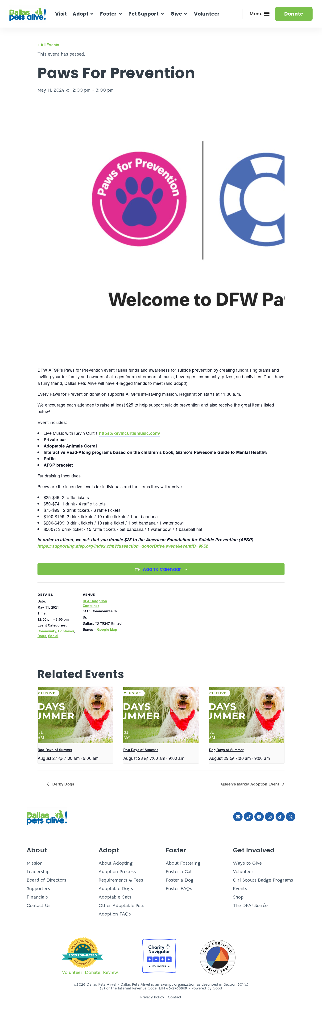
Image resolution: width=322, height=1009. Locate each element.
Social (53, 635)
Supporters (38, 888)
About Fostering (183, 863)
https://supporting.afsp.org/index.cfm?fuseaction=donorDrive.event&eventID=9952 (122, 546)
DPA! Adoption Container (95, 603)
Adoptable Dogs (116, 888)
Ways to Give (247, 863)
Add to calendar (162, 569)
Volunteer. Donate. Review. (90, 972)
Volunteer (243, 872)
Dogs (41, 635)
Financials (37, 897)
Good (217, 988)
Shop (238, 897)
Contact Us (38, 905)
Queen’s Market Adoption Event (250, 784)
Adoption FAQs (115, 914)
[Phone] (248, 817)
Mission (34, 863)
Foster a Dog (180, 880)
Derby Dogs (62, 784)
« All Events (48, 44)
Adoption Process (117, 872)
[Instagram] (269, 817)
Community (46, 631)
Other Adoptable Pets (121, 905)
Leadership (38, 872)
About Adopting (116, 863)
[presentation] (75, 715)
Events (240, 888)
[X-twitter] (290, 817)
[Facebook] (259, 817)
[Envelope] (238, 817)
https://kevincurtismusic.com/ (129, 433)
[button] (83, 14)
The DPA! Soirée (250, 905)
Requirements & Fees (121, 880)
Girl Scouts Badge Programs (263, 880)
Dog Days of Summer (55, 749)
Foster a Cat (179, 872)
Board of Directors (46, 880)
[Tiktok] (280, 817)
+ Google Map (105, 629)
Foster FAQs (179, 888)
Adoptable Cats (115, 897)
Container (66, 631)
